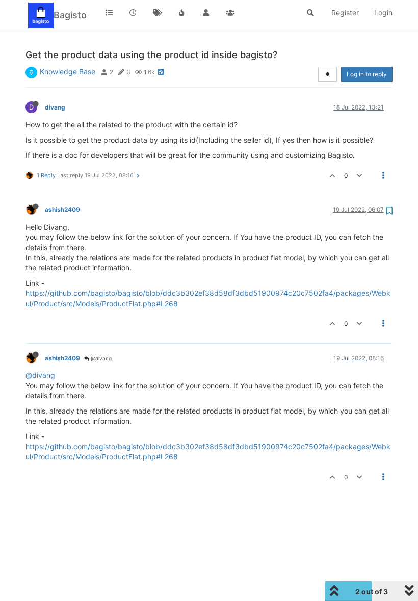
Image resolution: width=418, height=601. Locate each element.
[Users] (206, 12)
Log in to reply (367, 74)
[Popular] (182, 12)
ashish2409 (62, 209)
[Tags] (157, 12)
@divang (100, 358)
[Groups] (230, 12)
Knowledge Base (67, 71)
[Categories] (109, 12)
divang (55, 107)
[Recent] (133, 12)
